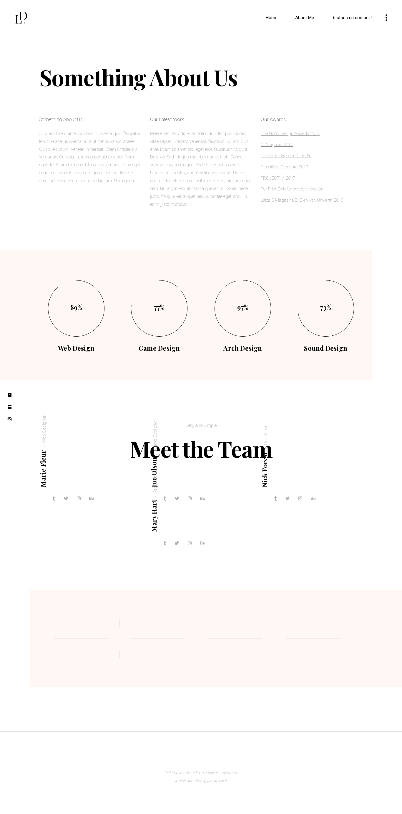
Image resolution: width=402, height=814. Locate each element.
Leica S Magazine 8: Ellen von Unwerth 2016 (302, 200)
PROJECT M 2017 (278, 178)
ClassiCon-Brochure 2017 (284, 167)
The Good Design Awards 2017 (290, 133)
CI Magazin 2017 (277, 144)
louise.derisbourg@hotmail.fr (201, 780)
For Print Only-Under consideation (292, 189)
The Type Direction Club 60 (286, 155)
